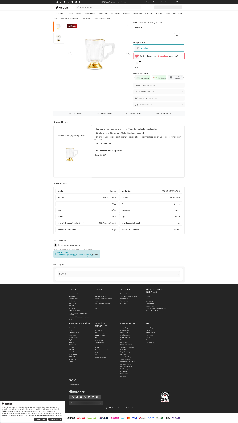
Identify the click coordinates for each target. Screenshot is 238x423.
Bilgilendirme (149, 296)
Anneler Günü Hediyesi (126, 357)
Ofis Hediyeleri (124, 342)
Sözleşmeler (149, 301)
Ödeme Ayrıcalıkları (74, 384)
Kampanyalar (124, 298)
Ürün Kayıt (97, 308)
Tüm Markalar (124, 301)
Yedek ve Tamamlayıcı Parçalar (129, 296)
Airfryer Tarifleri (150, 332)
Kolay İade (123, 303)
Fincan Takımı (72, 335)
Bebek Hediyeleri (125, 337)
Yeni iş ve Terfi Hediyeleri (127, 347)
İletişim (71, 319)
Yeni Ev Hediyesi (124, 369)
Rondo (96, 352)
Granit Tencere (73, 354)
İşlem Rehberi (98, 301)
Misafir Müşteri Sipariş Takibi (102, 303)
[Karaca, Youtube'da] (81, 397)
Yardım (98, 289)
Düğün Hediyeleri (125, 349)
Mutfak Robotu (99, 338)
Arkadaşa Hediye (125, 335)
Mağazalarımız (73, 303)
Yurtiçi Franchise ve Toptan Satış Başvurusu (78, 313)
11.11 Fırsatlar (123, 376)
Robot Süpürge (99, 330)
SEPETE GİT (119, 35)
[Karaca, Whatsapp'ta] (96, 397)
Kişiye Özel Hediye (125, 352)
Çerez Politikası (150, 303)
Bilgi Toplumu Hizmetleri (101, 296)
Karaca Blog (149, 328)
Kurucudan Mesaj (73, 298)
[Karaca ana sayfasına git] (77, 391)
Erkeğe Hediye (124, 374)
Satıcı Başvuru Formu (74, 311)
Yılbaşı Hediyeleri (125, 359)
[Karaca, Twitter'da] (85, 397)
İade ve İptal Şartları (100, 294)
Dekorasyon (149, 340)
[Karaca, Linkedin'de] (92, 397)
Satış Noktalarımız (74, 306)
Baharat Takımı (73, 359)
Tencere (97, 347)
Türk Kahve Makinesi (100, 357)
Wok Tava (71, 349)
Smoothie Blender (99, 342)
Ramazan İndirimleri (125, 364)
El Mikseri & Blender (100, 335)
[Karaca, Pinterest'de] (89, 397)
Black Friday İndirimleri (126, 366)
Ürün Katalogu (72, 308)
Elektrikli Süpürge (99, 333)
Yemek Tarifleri (150, 330)
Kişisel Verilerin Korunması (154, 290)
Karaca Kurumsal (73, 294)
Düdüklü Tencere (73, 337)
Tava (96, 354)
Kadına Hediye (124, 371)
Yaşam (148, 337)
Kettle (96, 345)
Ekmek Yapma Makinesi (101, 350)
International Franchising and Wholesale (79, 317)
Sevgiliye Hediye (125, 332)
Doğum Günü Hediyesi (126, 345)
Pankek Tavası (72, 352)
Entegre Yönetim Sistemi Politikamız (156, 308)
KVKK (147, 299)
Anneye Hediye (124, 328)
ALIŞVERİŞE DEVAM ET (118, 30)
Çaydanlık (71, 340)
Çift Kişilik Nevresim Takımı (76, 357)
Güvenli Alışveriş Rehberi (153, 311)
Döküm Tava (72, 345)
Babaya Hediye (124, 330)
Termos (71, 361)
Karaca (73, 289)
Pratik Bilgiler (149, 335)
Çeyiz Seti (123, 354)
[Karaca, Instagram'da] (73, 397)
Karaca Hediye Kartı (125, 294)
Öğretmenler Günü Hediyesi (127, 361)
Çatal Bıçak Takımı (74, 332)
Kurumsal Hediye (124, 340)
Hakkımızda (72, 296)
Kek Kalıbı (71, 347)
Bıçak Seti (71, 342)
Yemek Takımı (73, 328)
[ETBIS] (162, 397)
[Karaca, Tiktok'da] (77, 397)
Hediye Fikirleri (150, 342)
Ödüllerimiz (72, 301)
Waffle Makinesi (99, 340)
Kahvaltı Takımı (73, 330)
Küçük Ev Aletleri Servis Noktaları (103, 298)
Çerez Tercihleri (150, 306)
